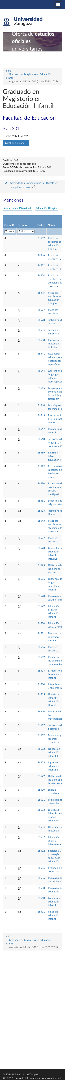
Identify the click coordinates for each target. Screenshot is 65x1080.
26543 (41, 521)
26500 (41, 790)
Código (41, 225)
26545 (41, 388)
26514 (41, 684)
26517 (41, 725)
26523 (41, 762)
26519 (41, 735)
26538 (41, 340)
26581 (41, 501)
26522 (41, 749)
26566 (41, 255)
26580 (41, 483)
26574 (41, 275)
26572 (41, 776)
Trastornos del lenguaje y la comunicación (56, 443)
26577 (41, 310)
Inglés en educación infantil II (53, 766)
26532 (41, 265)
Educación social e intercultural (54, 841)
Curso (7, 225)
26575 (41, 293)
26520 (41, 711)
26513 (41, 671)
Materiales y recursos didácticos (54, 739)
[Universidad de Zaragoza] (22, 22)
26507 (41, 837)
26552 (41, 238)
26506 (41, 878)
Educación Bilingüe (46, 208)
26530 (41, 623)
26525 (41, 565)
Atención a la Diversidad (17, 208)
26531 (41, 633)
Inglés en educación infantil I (53, 915)
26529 (41, 606)
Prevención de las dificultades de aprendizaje (56, 661)
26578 (41, 320)
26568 (41, 439)
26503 (41, 810)
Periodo (22, 225)
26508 (41, 888)
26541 (41, 354)
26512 (41, 657)
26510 (41, 898)
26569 (41, 453)
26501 (41, 800)
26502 (41, 851)
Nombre (52, 225)
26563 (41, 415)
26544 (41, 371)
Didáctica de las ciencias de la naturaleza (56, 780)
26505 (41, 868)
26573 (41, 548)
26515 (41, 694)
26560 (41, 405)
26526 (41, 579)
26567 (41, 429)
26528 (41, 596)
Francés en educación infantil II (54, 752)
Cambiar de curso (15, 143)
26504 (41, 827)
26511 (41, 912)
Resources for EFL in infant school (55, 419)
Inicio (8, 71)
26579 (41, 466)
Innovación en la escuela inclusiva (56, 344)
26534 (41, 330)
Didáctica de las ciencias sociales (55, 569)
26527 (41, 538)
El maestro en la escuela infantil (55, 674)
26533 (41, 511)
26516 (41, 647)
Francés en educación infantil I (54, 902)
